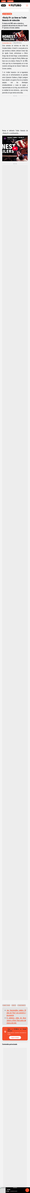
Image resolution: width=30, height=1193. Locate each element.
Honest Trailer (6, 1005)
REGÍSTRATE (10, 1)
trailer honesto (21, 1005)
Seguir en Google (15, 1037)
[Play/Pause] (27, 1190)
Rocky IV (14, 1005)
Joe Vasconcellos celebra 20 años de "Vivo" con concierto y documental (16, 1012)
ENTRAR (4, 1)
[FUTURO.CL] (14, 5)
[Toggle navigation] (27, 5)
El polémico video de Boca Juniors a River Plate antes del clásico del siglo (16, 1020)
